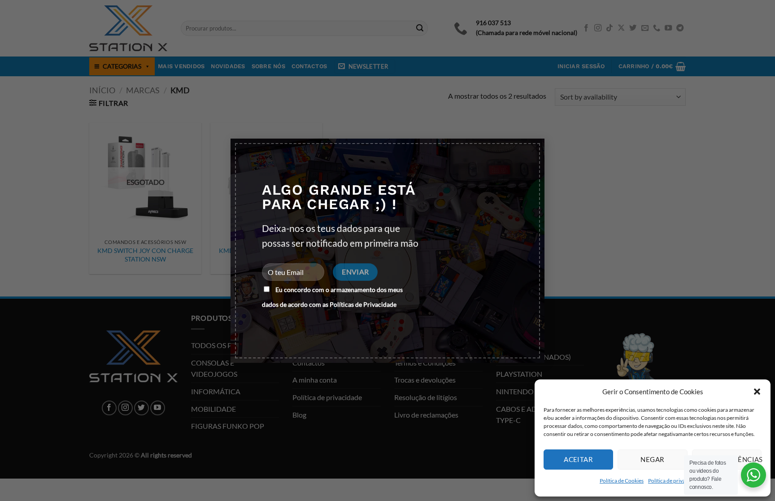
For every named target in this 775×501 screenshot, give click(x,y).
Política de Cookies (622, 480)
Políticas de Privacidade (363, 304)
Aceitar (578, 459)
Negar (652, 459)
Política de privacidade (674, 480)
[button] (757, 391)
